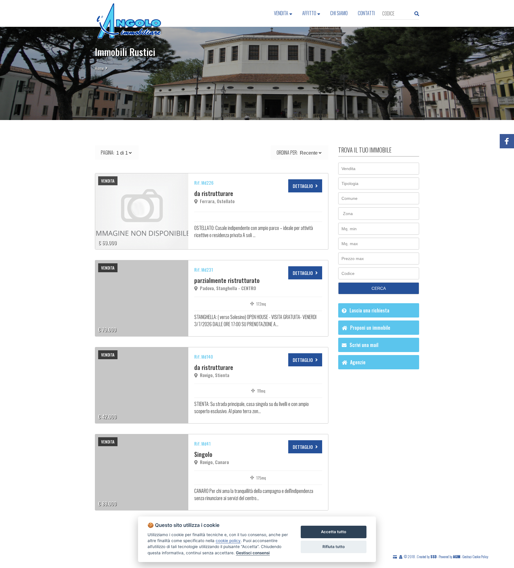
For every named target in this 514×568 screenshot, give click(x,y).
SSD (433, 556)
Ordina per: (287, 152)
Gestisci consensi (253, 552)
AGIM (456, 556)
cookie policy (228, 540)
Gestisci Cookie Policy (475, 556)
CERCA (379, 288)
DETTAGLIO (303, 186)
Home (99, 68)
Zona (348, 213)
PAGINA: (107, 152)
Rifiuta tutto (333, 546)
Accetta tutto (333, 531)
